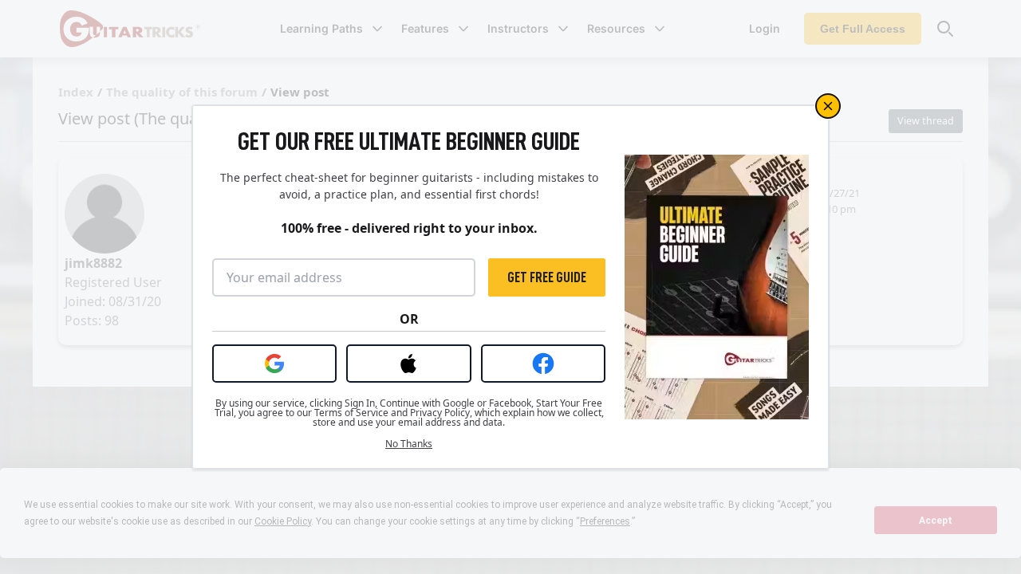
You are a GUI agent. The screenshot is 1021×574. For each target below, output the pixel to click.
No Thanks (408, 444)
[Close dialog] (828, 106)
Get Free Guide (546, 277)
